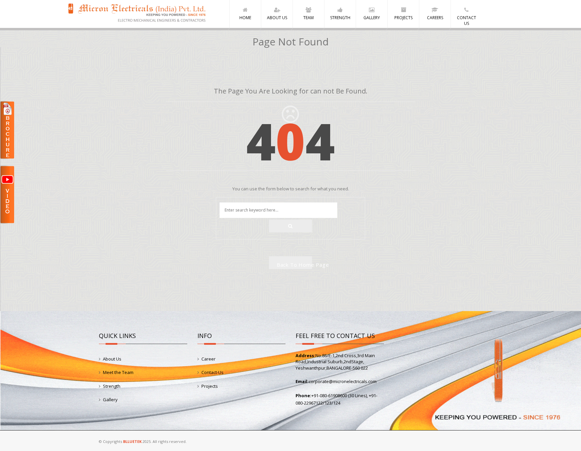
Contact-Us (212, 372)
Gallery (110, 400)
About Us (112, 359)
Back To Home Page (294, 264)
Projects (209, 386)
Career (208, 359)
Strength (111, 386)
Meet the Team (118, 372)
